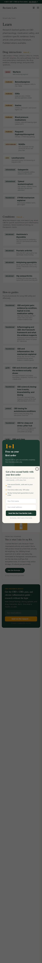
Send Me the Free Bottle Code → (21, 513)
